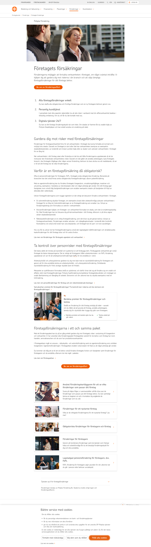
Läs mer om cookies (47, 543)
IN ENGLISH (91, 2)
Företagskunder (39, 2)
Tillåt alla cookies (99, 538)
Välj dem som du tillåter (77, 538)
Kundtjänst (121, 2)
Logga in (134, 2)
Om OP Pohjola (54, 2)
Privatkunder (26, 2)
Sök (110, 2)
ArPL (75, 256)
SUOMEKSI (101, 2)
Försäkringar (25, 15)
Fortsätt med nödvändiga (52, 538)
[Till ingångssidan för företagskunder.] (14, 9)
